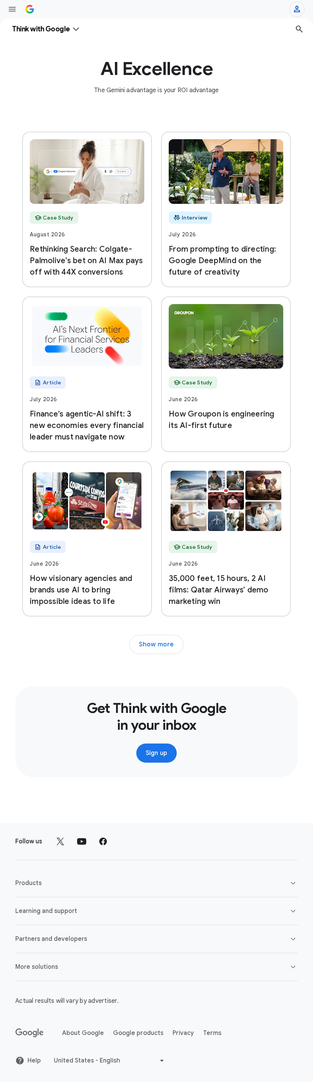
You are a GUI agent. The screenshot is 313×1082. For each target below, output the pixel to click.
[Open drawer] (12, 9)
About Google (83, 1033)
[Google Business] (29, 9)
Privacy (183, 1033)
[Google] (29, 1033)
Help (34, 1060)
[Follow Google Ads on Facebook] (103, 841)
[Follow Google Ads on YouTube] (82, 841)
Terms (212, 1033)
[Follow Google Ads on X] (60, 841)
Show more (156, 644)
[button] (156, 883)
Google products (138, 1033)
